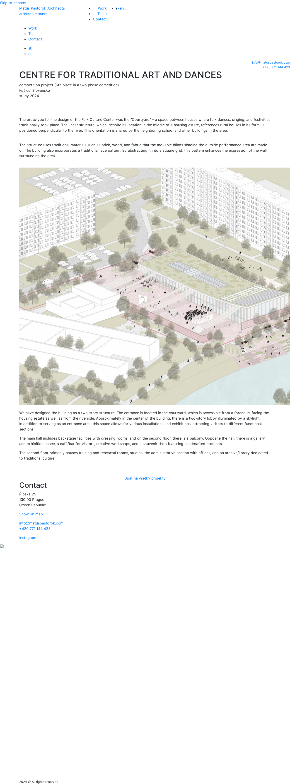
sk (118, 8)
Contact (100, 19)
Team (102, 13)
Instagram (27, 537)
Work (102, 8)
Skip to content (13, 2)
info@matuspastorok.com (271, 62)
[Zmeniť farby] (125, 9)
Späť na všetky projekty (145, 478)
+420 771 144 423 (276, 67)
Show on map (31, 514)
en (122, 8)
